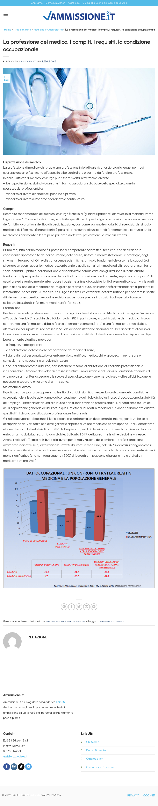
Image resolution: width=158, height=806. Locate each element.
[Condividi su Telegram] (94, 606)
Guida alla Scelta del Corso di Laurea (104, 3)
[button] (5, 16)
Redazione (49, 61)
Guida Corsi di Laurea (100, 767)
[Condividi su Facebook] (71, 606)
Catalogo (74, 3)
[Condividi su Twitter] (79, 606)
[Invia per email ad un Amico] (86, 606)
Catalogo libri (94, 758)
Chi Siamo (92, 742)
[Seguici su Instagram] (14, 766)
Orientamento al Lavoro (111, 621)
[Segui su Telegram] (28, 766)
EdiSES (60, 702)
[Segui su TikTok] (21, 766)
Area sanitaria (22, 29)
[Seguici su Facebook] (6, 766)
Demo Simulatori (55, 3)
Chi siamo (37, 3)
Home (7, 29)
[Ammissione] (79, 15)
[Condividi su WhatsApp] (64, 606)
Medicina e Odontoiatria (48, 29)
